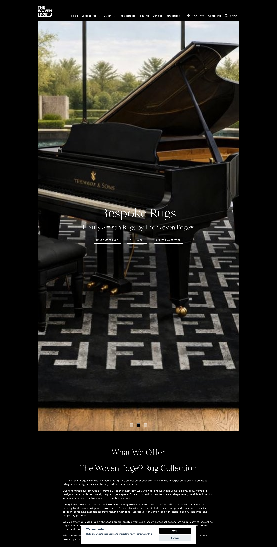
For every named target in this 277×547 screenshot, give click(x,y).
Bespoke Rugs (90, 15)
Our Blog (157, 15)
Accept (175, 531)
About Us (144, 15)
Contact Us (214, 15)
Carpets (108, 15)
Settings (175, 538)
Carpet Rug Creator (168, 240)
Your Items (198, 15)
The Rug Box (137, 240)
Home (74, 15)
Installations (173, 15)
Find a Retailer (127, 15)
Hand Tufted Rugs (107, 240)
